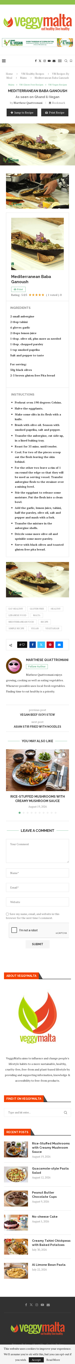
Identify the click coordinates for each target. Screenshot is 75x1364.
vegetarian (52, 628)
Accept (36, 1360)
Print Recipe (56, 112)
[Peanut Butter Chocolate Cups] (16, 1199)
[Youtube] (49, 61)
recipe (44, 621)
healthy (56, 608)
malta (36, 615)
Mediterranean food (21, 621)
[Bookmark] (71, 61)
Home (9, 74)
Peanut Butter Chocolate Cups (44, 1195)
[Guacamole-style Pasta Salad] (16, 1174)
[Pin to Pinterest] (50, 645)
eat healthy (16, 608)
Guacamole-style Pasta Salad (50, 1170)
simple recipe (16, 628)
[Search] (66, 61)
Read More (53, 1359)
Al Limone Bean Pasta (49, 1265)
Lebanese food (17, 615)
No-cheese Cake (45, 1216)
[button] (9, 781)
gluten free (37, 608)
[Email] (54, 61)
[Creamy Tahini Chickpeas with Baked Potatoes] (16, 1247)
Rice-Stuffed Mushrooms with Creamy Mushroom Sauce (51, 1148)
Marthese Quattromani (28, 103)
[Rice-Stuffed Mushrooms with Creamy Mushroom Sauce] (37, 770)
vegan (35, 628)
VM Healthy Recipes (32, 74)
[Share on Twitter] (41, 645)
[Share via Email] (59, 645)
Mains (23, 78)
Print (20, 289)
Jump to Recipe (23, 112)
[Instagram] (44, 61)
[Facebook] (36, 61)
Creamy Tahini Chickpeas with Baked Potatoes (51, 1243)
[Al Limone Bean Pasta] (16, 1271)
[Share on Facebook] (32, 645)
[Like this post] (23, 645)
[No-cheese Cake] (16, 1223)
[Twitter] (40, 61)
